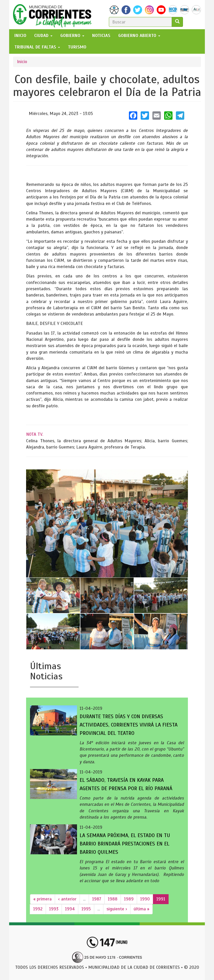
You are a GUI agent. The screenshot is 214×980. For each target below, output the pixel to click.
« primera (42, 899)
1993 (53, 909)
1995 (86, 909)
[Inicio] (54, 15)
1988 (112, 899)
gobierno (71, 35)
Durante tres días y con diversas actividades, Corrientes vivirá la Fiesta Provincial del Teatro (128, 724)
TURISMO (77, 47)
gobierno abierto (138, 35)
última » (141, 909)
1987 (96, 899)
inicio (20, 35)
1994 (70, 909)
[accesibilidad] (114, 9)
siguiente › (116, 909)
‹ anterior (67, 899)
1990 (145, 899)
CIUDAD (42, 35)
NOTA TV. (34, 434)
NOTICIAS (101, 35)
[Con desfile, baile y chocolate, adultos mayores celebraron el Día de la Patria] (107, 523)
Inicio (22, 61)
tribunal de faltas (35, 47)
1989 (129, 899)
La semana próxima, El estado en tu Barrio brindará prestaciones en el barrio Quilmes (125, 843)
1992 (38, 909)
